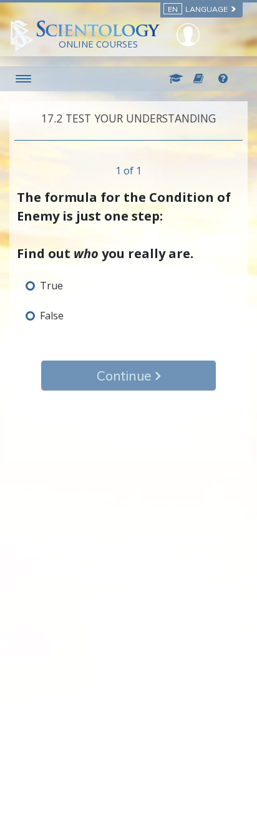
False (52, 315)
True (51, 285)
